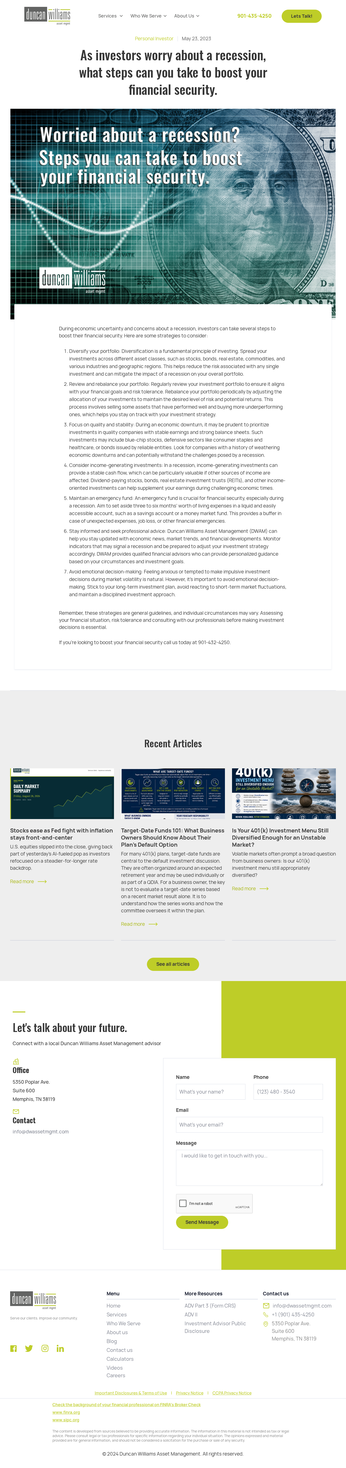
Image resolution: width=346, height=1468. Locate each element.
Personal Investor (154, 38)
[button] (110, 16)
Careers (116, 1375)
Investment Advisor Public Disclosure (215, 1327)
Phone (261, 1077)
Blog (112, 1341)
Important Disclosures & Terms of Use (131, 1393)
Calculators (120, 1359)
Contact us (120, 1350)
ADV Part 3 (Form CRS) (210, 1305)
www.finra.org (66, 1412)
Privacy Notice (189, 1393)
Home (114, 1305)
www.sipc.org (65, 1420)
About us (117, 1332)
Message (186, 1143)
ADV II (191, 1314)
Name (182, 1077)
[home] (47, 16)
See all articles (173, 964)
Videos (115, 1368)
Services (117, 1314)
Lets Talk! (301, 16)
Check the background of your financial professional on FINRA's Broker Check (126, 1404)
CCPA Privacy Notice (232, 1393)
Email (182, 1110)
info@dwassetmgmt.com (41, 1132)
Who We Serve (124, 1323)
